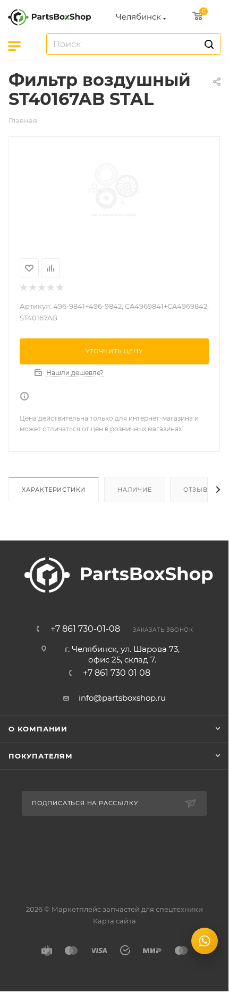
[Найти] (207, 44)
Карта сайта (114, 921)
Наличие (134, 489)
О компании (38, 729)
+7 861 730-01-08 (85, 629)
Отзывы (198, 489)
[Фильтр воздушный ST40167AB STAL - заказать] (114, 191)
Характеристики (54, 489)
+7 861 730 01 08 (116, 673)
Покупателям (41, 756)
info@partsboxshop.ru (122, 698)
